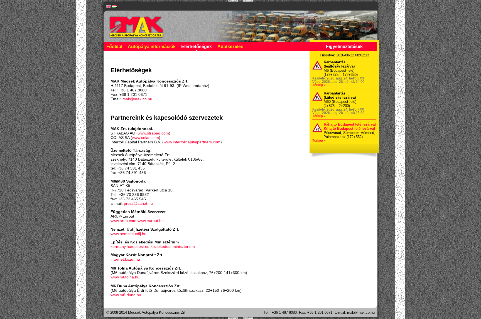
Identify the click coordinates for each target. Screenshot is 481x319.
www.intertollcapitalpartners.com (192, 142)
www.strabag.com (153, 133)
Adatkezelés (230, 46)
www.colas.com (145, 137)
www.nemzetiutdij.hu (128, 233)
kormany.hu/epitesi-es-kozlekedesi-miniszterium (153, 246)
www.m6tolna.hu (125, 277)
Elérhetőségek (196, 46)
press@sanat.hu (138, 203)
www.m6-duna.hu (126, 295)
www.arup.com (123, 220)
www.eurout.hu (151, 220)
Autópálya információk (152, 46)
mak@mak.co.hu (137, 99)
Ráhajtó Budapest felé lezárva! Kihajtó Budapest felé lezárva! (350, 126)
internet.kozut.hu (125, 259)
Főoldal (114, 46)
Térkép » (319, 85)
